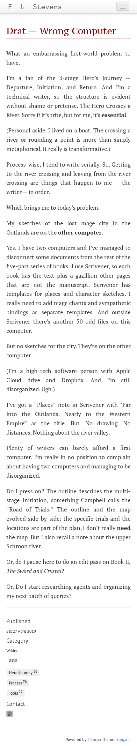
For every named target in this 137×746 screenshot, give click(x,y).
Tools (16, 693)
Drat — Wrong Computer (61, 31)
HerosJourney (23, 672)
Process (18, 682)
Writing (12, 650)
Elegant (123, 739)
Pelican (94, 739)
